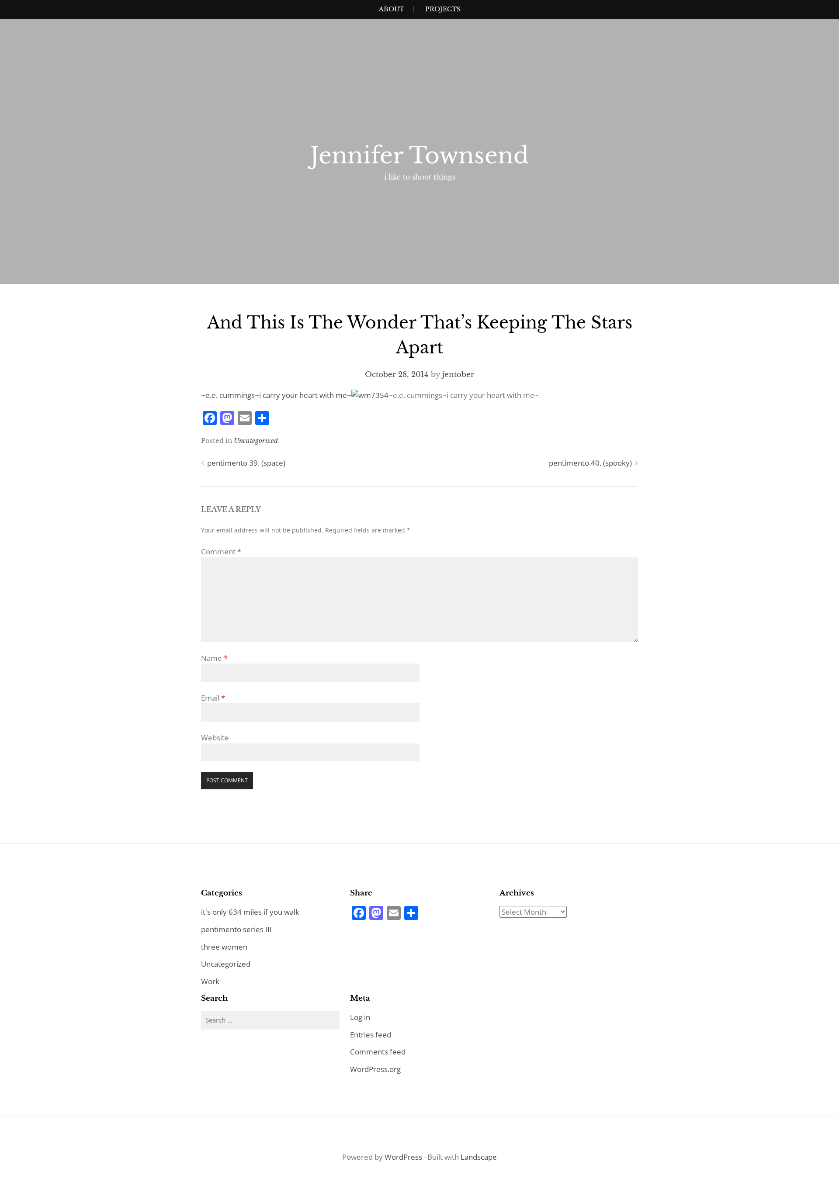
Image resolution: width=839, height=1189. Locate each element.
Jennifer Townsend (419, 155)
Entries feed (370, 1035)
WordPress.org (375, 1069)
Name (214, 658)
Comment (221, 551)
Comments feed (378, 1052)
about (391, 9)
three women (224, 947)
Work (210, 981)
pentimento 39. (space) (246, 463)
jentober (458, 374)
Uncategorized (256, 440)
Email (213, 698)
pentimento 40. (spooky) (590, 463)
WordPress (403, 1157)
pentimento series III (236, 929)
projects (443, 9)
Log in (360, 1017)
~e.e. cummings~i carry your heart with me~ (276, 395)
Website (215, 738)
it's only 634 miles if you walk (250, 912)
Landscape (479, 1157)
